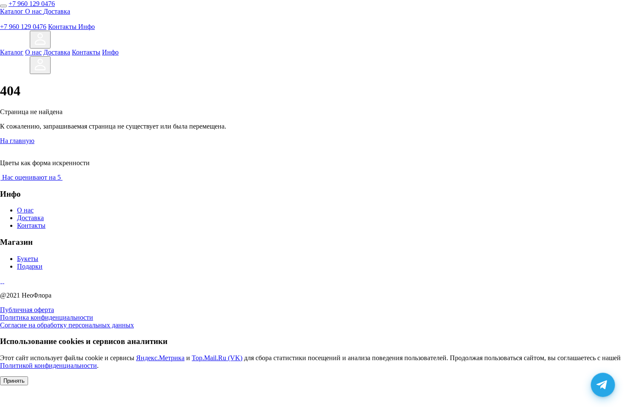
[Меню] (3, 6)
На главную (17, 140)
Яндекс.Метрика (160, 357)
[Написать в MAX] (21, 43)
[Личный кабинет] (40, 40)
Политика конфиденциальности (46, 317)
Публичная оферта (27, 309)
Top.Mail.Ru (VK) (217, 357)
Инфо (86, 26)
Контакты (63, 26)
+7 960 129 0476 (32, 3)
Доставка (56, 11)
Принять (14, 381)
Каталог (12, 11)
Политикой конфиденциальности (48, 365)
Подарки (30, 266)
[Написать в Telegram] (7, 43)
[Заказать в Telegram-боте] (603, 385)
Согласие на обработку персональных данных (67, 325)
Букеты (27, 258)
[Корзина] (59, 43)
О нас (34, 11)
